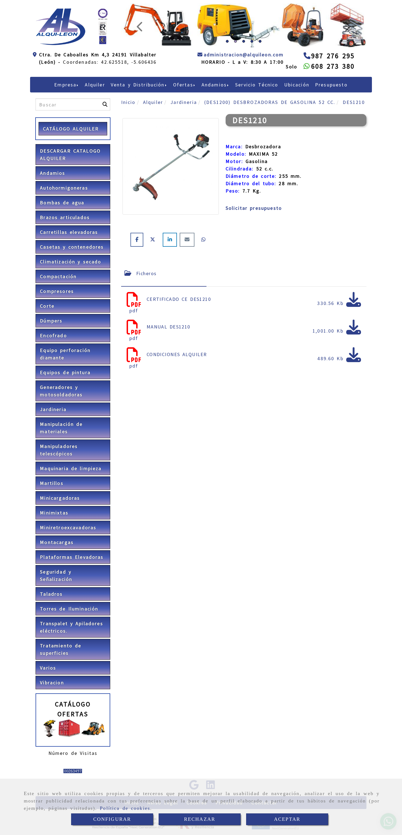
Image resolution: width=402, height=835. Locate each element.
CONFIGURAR (112, 819)
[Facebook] (138, 277)
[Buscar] (105, 142)
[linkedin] (171, 277)
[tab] (163, 310)
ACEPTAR (287, 819)
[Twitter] (154, 277)
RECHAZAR (199, 819)
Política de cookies (125, 808)
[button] (139, 44)
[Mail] (188, 277)
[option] (243, 85)
